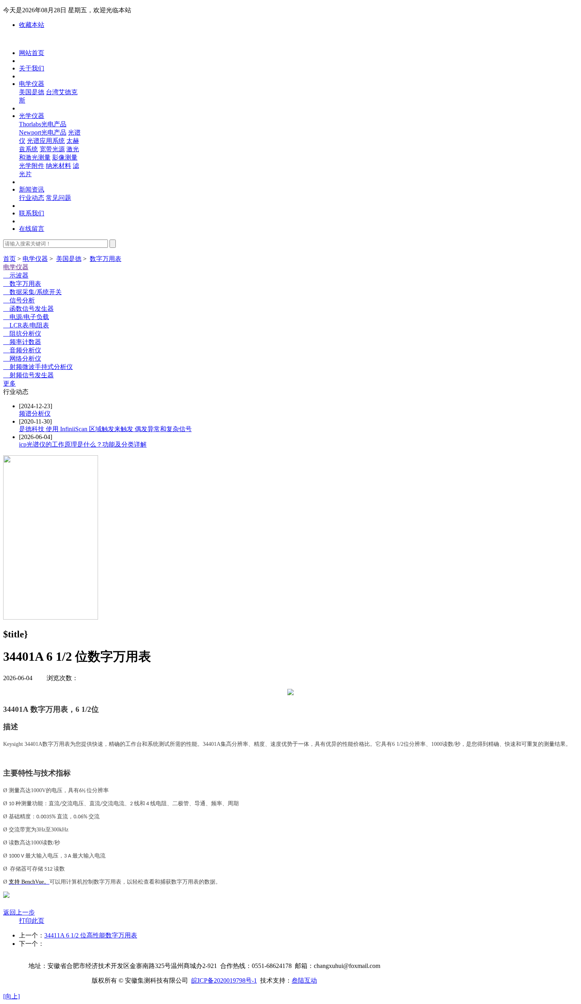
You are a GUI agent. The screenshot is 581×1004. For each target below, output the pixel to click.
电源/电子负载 (26, 317)
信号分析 (19, 300)
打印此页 (31, 920)
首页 (9, 258)
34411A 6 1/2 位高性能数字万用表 (90, 935)
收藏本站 (31, 24)
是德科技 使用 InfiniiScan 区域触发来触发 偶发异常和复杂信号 (105, 429)
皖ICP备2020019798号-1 (224, 980)
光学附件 (31, 165)
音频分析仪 (22, 350)
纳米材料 (58, 165)
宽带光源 (52, 149)
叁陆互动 (304, 980)
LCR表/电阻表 (26, 325)
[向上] (11, 996)
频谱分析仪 (35, 413)
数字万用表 (105, 258)
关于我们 (31, 68)
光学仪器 (31, 115)
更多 (9, 383)
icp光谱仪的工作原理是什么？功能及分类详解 (83, 444)
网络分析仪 (22, 358)
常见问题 (58, 197)
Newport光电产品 (42, 132)
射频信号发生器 (28, 375)
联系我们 (31, 213)
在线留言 (31, 228)
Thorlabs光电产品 (42, 124)
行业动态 (31, 197)
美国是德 (31, 92)
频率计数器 (22, 341)
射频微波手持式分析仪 (38, 366)
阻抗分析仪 (22, 333)
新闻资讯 (31, 189)
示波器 (15, 275)
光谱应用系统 (46, 140)
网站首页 (31, 52)
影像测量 (64, 157)
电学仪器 (31, 83)
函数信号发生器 (28, 308)
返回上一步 (19, 912)
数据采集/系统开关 (32, 292)
